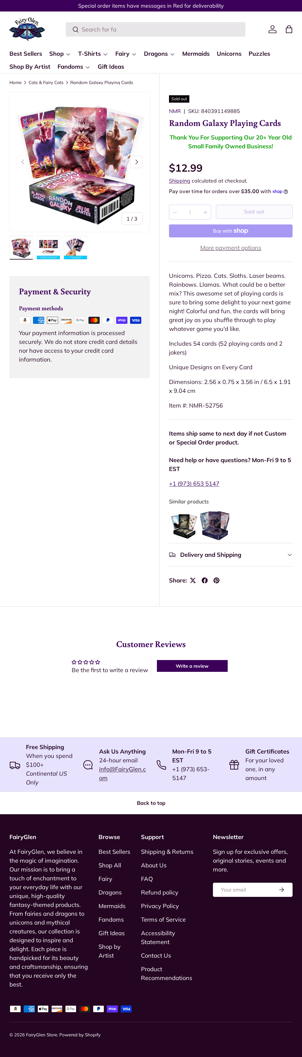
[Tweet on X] (193, 580)
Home (15, 82)
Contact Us (156, 955)
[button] (289, 29)
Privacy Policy (160, 906)
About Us (154, 865)
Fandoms (111, 919)
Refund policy (159, 892)
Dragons (110, 892)
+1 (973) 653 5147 (194, 483)
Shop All (110, 865)
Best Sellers (25, 53)
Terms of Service (163, 919)
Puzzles (259, 53)
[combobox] (155, 29)
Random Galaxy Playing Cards (101, 82)
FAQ (147, 878)
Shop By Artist (29, 66)
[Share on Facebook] (205, 580)
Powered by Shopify (80, 1035)
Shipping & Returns (167, 851)
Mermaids (196, 53)
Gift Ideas (111, 66)
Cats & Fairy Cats (46, 82)
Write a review (192, 666)
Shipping (179, 180)
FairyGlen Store (41, 1035)
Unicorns (229, 53)
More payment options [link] (230, 247)
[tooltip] (184, 526)
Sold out (254, 211)
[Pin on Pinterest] (216, 580)
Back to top (151, 803)
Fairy (105, 878)
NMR (175, 111)
